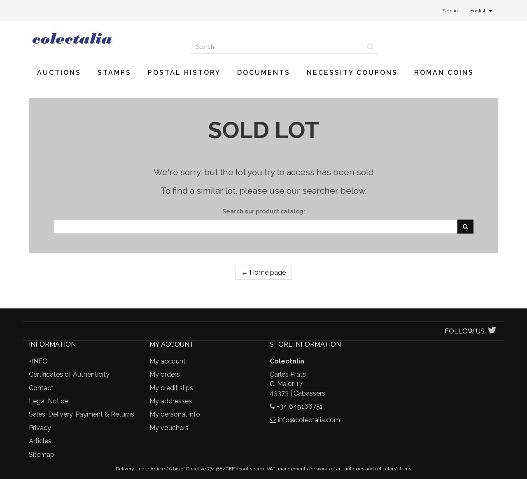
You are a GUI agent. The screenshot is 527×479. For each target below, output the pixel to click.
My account (167, 361)
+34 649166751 (300, 406)
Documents (263, 72)
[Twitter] (492, 331)
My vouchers (169, 428)
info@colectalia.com (309, 420)
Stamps (114, 72)
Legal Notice (48, 401)
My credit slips (171, 388)
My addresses (170, 401)
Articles (40, 441)
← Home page (263, 272)
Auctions (59, 72)
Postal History (184, 72)
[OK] (465, 227)
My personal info (174, 414)
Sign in (450, 11)
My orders (164, 374)
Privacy (40, 428)
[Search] (370, 47)
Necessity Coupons (352, 72)
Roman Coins (444, 72)
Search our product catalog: (263, 211)
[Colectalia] (103, 38)
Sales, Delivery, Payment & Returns (81, 414)
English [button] (479, 11)
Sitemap (41, 454)
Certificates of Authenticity (69, 374)
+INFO (38, 361)
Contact (41, 388)
